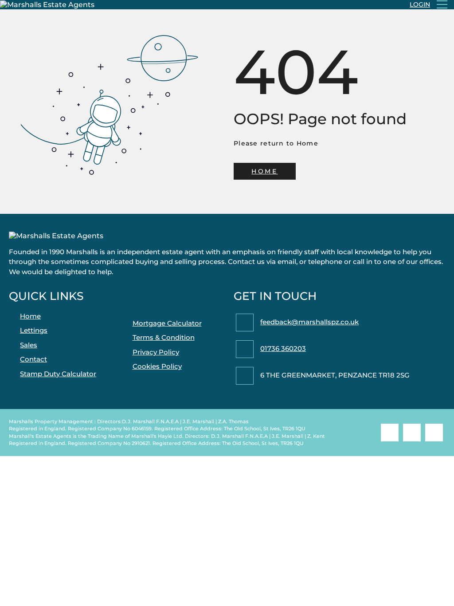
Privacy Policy (156, 352)
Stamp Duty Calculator (58, 374)
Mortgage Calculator (167, 323)
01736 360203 (283, 348)
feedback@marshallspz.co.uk (309, 322)
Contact (33, 359)
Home (30, 316)
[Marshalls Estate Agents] (47, 4)
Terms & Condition (164, 337)
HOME (264, 171)
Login (420, 4)
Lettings (33, 330)
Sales (28, 345)
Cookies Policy (157, 366)
